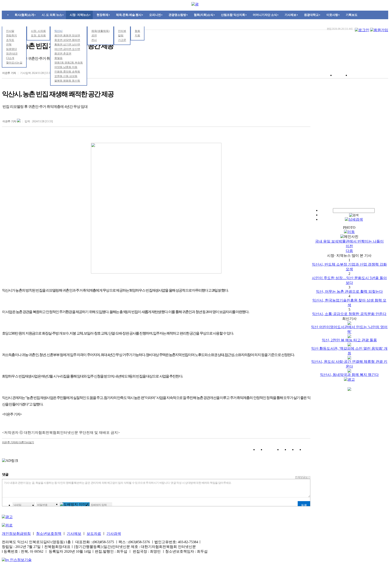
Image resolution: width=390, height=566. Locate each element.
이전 (349, 246)
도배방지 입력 (99, 505)
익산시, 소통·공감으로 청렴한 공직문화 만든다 (349, 314)
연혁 (9, 44)
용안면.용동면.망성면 (67, 35)
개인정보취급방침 (16, 533)
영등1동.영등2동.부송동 (68, 62)
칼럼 (120, 35)
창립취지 (11, 35)
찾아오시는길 (14, 62)
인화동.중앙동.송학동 (67, 71)
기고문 (122, 40)
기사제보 (290, 15)
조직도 (10, 40)
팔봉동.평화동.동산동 (67, 80)
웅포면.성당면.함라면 (67, 40)
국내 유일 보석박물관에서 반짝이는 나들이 (349, 241)
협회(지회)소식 (203, 15)
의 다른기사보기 (18, 442)
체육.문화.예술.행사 (129, 15)
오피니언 (155, 15)
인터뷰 (122, 31)
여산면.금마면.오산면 (67, 49)
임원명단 (11, 49)
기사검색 (114, 533)
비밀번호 (42, 505)
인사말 (10, 31)
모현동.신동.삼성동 (65, 76)
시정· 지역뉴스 (79, 15)
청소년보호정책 (48, 533)
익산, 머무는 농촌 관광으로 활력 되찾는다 (349, 291)
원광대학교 (311, 15)
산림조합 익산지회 (233, 15)
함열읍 (58, 58)
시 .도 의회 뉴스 (52, 15)
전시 (94, 40)
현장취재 (102, 15)
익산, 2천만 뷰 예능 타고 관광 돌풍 (349, 340)
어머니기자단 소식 (265, 15)
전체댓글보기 (302, 477)
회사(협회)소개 (24, 15)
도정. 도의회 (38, 35)
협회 (137, 31)
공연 (94, 35)
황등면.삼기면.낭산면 (67, 44)
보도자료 (94, 533)
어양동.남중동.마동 (65, 67)
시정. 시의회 (38, 31)
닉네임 (17, 505)
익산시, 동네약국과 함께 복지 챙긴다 (349, 375)
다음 (349, 251)
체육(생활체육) (100, 31)
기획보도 (352, 15)
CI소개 (10, 58)
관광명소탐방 (177, 15)
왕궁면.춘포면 (62, 53)
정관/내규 (12, 53)
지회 (137, 35)
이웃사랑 (332, 15)
